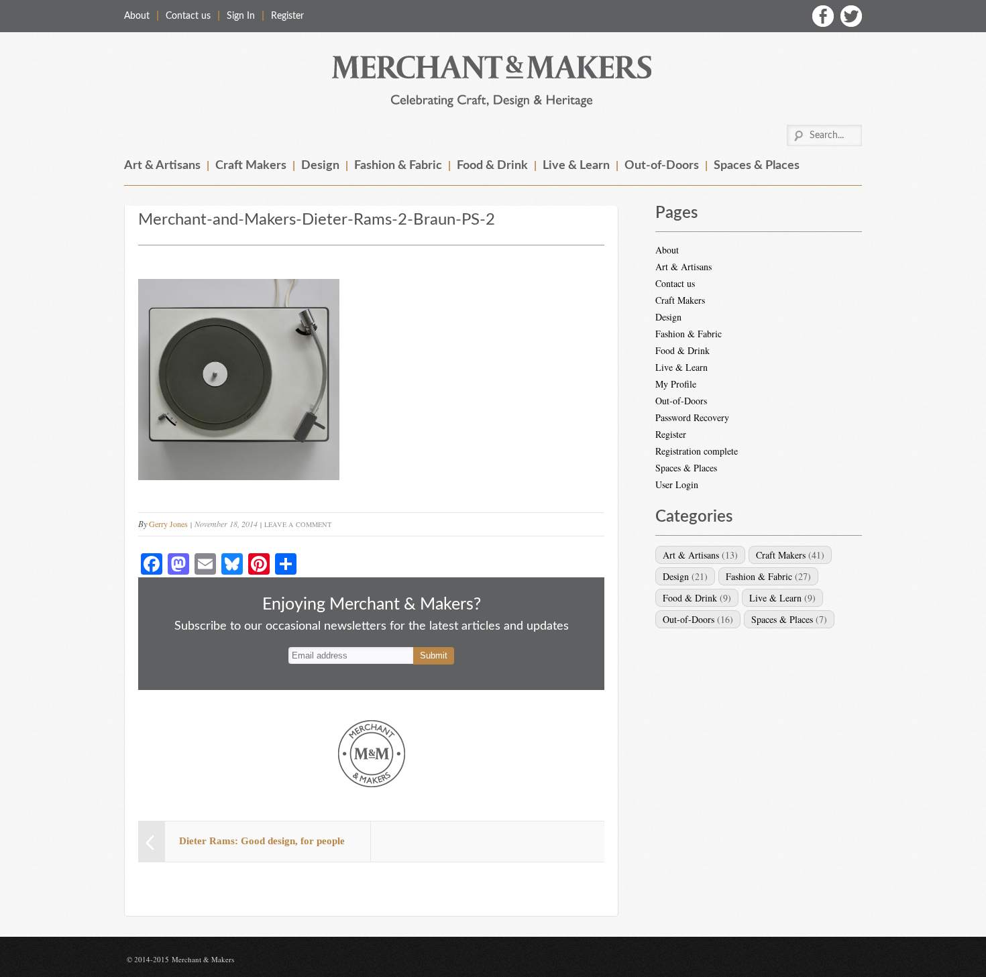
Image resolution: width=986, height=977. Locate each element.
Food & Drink (492, 166)
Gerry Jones (168, 524)
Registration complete (696, 451)
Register (287, 16)
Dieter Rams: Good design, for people (262, 841)
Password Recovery (692, 417)
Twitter (851, 16)
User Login (676, 484)
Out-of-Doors (661, 166)
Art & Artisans (162, 166)
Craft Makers (250, 166)
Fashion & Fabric (398, 166)
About (137, 16)
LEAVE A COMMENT (297, 524)
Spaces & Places (757, 166)
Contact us (188, 16)
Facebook (823, 16)
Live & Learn (576, 166)
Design (320, 166)
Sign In (241, 16)
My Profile (675, 384)
